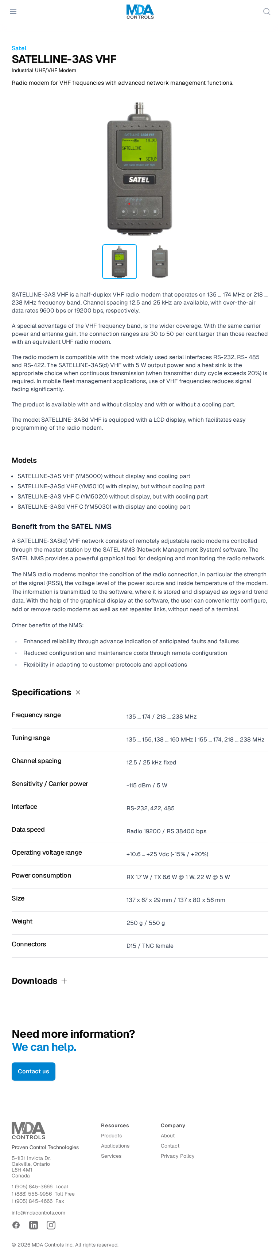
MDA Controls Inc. (53, 1244)
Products (111, 1135)
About (168, 1135)
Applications (115, 1145)
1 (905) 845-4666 (32, 1201)
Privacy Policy (178, 1156)
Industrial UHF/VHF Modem (44, 70)
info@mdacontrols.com (38, 1212)
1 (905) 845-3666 (32, 1186)
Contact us (33, 1071)
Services (111, 1156)
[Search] (267, 11)
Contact (170, 1145)
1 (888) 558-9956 (32, 1194)
